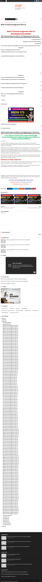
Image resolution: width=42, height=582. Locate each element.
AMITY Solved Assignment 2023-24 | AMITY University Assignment (18, 244)
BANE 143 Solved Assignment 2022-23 (10, 331)
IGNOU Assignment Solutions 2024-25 (14, 559)
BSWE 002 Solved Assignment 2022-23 (11, 435)
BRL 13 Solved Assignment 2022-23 (10, 380)
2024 (3, 318)
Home (2, 19)
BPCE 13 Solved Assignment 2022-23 (10, 447)
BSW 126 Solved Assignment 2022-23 (10, 420)
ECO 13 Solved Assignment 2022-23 (10, 396)
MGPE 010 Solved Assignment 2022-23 (10, 493)
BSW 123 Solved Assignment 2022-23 (10, 424)
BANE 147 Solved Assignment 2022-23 (10, 325)
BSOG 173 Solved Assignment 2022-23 (10, 361)
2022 (3, 321)
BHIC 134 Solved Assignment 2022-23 (10, 340)
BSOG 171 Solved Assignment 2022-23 (10, 362)
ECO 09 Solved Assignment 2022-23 (10, 399)
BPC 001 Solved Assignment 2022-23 (10, 454)
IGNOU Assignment (24, 308)
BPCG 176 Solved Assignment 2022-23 (10, 363)
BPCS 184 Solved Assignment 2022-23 (10, 368)
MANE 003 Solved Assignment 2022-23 (11, 461)
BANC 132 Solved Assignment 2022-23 (10, 349)
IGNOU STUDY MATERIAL (19, 310)
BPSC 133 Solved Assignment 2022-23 (10, 335)
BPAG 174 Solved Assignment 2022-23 (10, 366)
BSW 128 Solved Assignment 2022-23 (10, 417)
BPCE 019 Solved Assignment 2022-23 (10, 439)
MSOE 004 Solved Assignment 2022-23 (11, 507)
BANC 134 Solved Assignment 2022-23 (10, 346)
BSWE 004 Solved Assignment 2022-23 (11, 433)
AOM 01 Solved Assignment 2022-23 (10, 408)
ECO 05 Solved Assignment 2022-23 (10, 402)
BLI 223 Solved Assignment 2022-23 (10, 374)
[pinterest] (40, 1)
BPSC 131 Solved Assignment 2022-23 (10, 338)
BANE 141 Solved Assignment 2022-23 (10, 332)
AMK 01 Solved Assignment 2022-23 (10, 409)
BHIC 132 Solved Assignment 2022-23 (10, 343)
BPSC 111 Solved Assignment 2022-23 (34, 201)
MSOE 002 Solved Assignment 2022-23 (11, 510)
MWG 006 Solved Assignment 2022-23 (10, 478)
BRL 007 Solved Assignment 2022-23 (10, 387)
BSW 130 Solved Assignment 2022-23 (10, 414)
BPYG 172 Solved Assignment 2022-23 (10, 352)
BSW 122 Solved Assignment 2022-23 (10, 426)
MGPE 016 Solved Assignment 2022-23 (10, 484)
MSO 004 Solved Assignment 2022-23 (10, 513)
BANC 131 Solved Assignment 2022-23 (10, 350)
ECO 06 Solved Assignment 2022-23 (10, 401)
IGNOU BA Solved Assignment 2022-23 (7, 310)
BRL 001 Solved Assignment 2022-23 (10, 395)
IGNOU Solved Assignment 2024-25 (8, 283)
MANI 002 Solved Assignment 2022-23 (10, 470)
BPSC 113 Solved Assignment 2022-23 (7, 201)
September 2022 (6, 515)
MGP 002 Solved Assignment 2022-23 (10, 504)
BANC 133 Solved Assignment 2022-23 (10, 347)
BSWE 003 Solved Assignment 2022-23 (11, 432)
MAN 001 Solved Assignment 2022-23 (10, 469)
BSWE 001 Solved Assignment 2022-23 (10, 436)
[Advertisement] (21, 12)
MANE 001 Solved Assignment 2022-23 (10, 464)
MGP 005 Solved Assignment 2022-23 (10, 500)
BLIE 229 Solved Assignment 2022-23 (10, 369)
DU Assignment (11, 308)
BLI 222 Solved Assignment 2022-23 (10, 375)
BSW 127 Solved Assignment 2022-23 (10, 418)
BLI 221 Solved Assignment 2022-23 (10, 377)
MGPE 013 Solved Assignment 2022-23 (10, 488)
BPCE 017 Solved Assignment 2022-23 (10, 442)
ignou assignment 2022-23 (8, 22)
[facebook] (34, 1)
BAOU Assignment (4, 308)
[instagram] (38, 1)
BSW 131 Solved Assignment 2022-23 (10, 412)
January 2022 (6, 524)
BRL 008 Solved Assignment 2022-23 (10, 386)
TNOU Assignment (35, 310)
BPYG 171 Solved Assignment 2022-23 (10, 353)
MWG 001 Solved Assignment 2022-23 (10, 482)
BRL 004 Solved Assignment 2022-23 (10, 390)
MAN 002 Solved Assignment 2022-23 (10, 467)
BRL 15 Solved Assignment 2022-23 (10, 378)
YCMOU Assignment (4, 312)
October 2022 (6, 324)
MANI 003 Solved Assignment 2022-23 (10, 466)
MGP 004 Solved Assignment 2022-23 (10, 501)
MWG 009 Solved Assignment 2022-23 (10, 475)
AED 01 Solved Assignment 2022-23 (10, 411)
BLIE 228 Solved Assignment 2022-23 (10, 371)
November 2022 (6, 322)
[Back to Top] (40, 580)
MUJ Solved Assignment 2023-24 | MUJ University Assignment (18, 249)
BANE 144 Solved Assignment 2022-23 (10, 329)
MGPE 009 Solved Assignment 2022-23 (11, 494)
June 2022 (5, 518)
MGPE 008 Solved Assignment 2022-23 (11, 496)
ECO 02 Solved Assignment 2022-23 (10, 405)
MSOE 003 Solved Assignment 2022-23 (11, 509)
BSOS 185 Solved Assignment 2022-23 (10, 356)
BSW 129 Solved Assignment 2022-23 (10, 415)
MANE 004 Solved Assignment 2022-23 (11, 460)
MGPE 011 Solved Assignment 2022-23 (10, 491)
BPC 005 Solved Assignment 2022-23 (10, 450)
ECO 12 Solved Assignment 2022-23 (10, 398)
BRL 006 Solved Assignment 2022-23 (10, 389)
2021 (3, 526)
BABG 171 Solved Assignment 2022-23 (10, 355)
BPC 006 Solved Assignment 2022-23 (10, 448)
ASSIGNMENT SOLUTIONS (18, 5)
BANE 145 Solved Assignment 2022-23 (10, 328)
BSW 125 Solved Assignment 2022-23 (10, 421)
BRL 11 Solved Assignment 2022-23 (10, 383)
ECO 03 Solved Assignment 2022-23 (10, 404)
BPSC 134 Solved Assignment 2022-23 (10, 334)
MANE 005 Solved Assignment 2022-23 (11, 458)
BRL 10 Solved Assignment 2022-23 (10, 384)
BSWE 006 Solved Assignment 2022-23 (11, 429)
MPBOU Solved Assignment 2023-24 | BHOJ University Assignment (18, 239)
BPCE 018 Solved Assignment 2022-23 (10, 441)
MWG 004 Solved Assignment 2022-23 (11, 479)
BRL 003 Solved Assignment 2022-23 (10, 392)
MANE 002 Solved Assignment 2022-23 (11, 463)
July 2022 (5, 517)
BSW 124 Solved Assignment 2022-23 (10, 423)
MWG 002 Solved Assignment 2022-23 (10, 481)
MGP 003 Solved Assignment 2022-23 (10, 503)
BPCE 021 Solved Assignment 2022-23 (10, 438)
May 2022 (5, 520)
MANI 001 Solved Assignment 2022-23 (10, 472)
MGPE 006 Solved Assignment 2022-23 (11, 498)
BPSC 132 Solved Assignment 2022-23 (10, 337)
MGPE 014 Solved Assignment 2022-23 (10, 487)
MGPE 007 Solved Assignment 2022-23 (11, 497)
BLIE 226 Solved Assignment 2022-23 (10, 372)
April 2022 (5, 521)
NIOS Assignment (28, 310)
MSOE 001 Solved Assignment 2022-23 (10, 512)
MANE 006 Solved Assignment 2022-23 (11, 457)
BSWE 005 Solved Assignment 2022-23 (11, 430)
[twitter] (36, 1)
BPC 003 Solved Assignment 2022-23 (10, 451)
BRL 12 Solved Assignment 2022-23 (10, 381)
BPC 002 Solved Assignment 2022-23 (10, 452)
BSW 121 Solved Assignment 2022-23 (10, 427)
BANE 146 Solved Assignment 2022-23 (10, 326)
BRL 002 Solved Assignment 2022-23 (10, 393)
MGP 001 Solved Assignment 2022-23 (10, 506)
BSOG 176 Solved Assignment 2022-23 (10, 359)
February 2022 (6, 523)
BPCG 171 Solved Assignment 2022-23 (10, 365)
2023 (3, 319)
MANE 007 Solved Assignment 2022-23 (11, 455)
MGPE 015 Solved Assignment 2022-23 (10, 485)
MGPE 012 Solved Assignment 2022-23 (10, 490)
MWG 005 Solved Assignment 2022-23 (10, 476)
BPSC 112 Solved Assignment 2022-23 (20, 201)
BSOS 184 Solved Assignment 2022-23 (10, 358)
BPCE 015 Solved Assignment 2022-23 (10, 444)
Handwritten (18, 308)
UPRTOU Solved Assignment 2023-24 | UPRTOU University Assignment (14, 281)
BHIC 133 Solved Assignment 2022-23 (10, 341)
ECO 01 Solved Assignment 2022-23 (10, 407)
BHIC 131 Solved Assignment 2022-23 (10, 344)
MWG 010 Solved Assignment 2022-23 (10, 473)
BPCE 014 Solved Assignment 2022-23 (10, 445)
